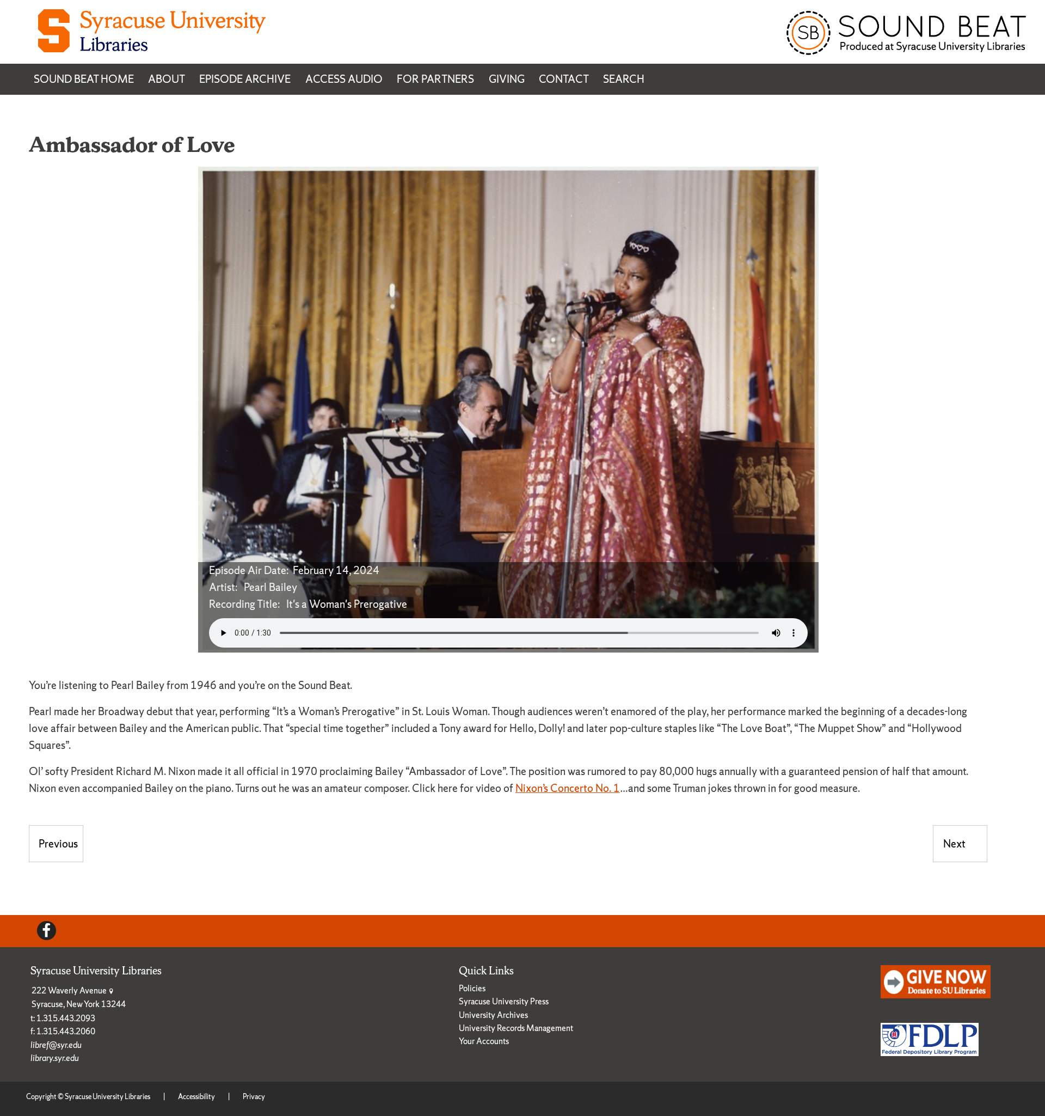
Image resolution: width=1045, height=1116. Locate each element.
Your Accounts (484, 1041)
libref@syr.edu (56, 1045)
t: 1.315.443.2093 (62, 1018)
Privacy (254, 1096)
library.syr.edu (54, 1058)
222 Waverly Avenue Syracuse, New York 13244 (79, 997)
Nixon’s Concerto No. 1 (567, 788)
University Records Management (516, 1028)
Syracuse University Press (504, 1001)
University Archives (493, 1015)
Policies (472, 988)
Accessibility (196, 1096)
